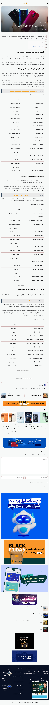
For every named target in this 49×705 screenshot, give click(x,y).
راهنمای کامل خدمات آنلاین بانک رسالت (34, 614)
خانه (45, 22)
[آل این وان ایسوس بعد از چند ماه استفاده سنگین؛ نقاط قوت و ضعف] (45, 608)
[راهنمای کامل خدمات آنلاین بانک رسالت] (45, 615)
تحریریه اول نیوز (45, 431)
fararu (43, 374)
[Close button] (47, 681)
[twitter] (46, 39)
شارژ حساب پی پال (19, 668)
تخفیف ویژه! (40, 697)
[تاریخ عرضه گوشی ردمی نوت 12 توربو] (24, 417)
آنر (15, 424)
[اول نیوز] (24, 3)
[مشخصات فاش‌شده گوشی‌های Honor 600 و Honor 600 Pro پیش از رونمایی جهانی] (8, 417)
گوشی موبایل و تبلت (40, 22)
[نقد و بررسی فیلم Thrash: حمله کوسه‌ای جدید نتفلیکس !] (45, 629)
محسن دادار (42, 29)
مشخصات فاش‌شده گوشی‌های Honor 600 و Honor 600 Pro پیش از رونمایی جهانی (8, 429)
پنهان (36, 43)
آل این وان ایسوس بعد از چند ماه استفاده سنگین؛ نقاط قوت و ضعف (29, 607)
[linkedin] (46, 47)
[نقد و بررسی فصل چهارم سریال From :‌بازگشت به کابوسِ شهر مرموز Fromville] (45, 622)
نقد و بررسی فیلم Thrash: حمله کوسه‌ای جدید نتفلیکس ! (31, 628)
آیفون (47, 424)
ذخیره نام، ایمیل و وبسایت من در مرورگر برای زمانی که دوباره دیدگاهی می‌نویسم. (33, 482)
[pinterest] (46, 42)
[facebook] (46, 36)
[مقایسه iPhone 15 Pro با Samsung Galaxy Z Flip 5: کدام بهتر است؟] (40, 417)
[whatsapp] (46, 50)
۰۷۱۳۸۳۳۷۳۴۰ (32, 683)
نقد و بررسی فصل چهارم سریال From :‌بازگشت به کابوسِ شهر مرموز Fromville (28, 621)
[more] (46, 52)
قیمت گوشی (40, 36)
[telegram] (46, 45)
